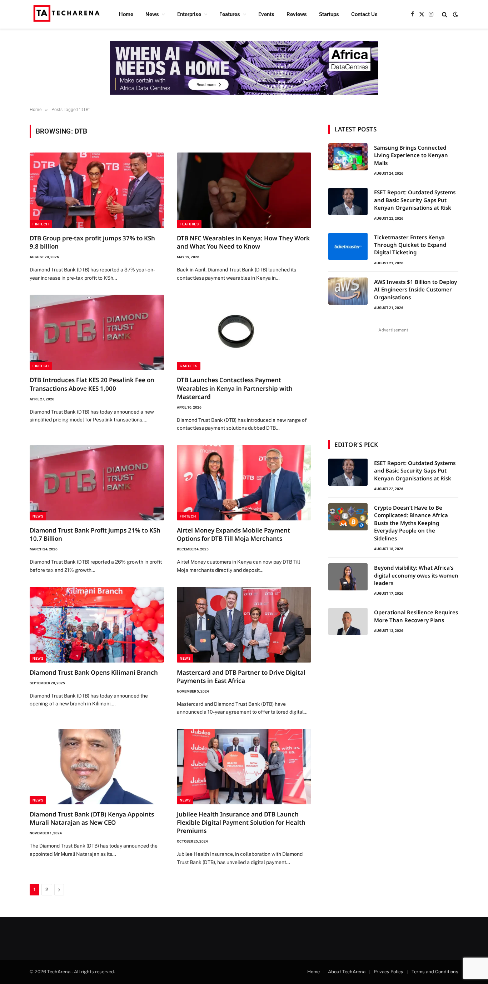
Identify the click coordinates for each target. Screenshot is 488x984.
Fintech (41, 224)
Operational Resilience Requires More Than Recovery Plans (416, 616)
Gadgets (189, 366)
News (152, 14)
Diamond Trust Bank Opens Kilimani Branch (94, 672)
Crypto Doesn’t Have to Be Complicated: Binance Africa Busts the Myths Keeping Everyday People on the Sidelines (411, 523)
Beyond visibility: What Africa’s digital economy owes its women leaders (416, 575)
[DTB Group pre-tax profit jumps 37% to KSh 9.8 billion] (97, 190)
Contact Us (364, 14)
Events (266, 14)
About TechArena (346, 971)
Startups (329, 14)
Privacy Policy (388, 971)
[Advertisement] (393, 379)
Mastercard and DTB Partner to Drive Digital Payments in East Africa (241, 676)
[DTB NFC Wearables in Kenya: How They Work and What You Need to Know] (244, 190)
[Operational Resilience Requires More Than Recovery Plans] (348, 621)
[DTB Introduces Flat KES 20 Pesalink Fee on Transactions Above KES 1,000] (97, 332)
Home (126, 14)
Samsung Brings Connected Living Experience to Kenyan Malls (411, 155)
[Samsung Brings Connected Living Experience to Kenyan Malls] (348, 156)
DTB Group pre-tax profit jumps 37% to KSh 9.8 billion (92, 242)
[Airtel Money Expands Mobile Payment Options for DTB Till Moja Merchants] (244, 483)
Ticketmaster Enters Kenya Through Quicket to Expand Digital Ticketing (410, 245)
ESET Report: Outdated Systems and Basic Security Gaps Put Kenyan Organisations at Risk (414, 200)
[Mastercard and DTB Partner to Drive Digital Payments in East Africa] (244, 625)
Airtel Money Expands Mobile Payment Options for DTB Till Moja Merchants (233, 534)
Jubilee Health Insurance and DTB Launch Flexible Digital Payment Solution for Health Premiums (241, 822)
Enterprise (189, 14)
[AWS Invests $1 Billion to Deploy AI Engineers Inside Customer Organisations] (348, 291)
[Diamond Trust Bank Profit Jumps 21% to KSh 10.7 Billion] (97, 483)
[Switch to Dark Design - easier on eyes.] (454, 14)
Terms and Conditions (435, 971)
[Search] (444, 14)
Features (229, 14)
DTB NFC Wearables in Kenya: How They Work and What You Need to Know (243, 242)
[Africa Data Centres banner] (244, 68)
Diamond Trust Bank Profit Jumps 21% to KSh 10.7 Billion (95, 534)
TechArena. (59, 971)
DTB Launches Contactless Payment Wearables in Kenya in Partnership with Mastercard (235, 388)
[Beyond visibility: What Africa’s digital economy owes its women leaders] (348, 576)
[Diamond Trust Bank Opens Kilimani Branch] (97, 625)
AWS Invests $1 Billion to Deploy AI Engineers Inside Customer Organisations (415, 289)
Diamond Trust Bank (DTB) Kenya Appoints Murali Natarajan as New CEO (92, 818)
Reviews (297, 14)
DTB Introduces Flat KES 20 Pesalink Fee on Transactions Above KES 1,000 (92, 384)
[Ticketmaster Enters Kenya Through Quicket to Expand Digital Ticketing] (348, 246)
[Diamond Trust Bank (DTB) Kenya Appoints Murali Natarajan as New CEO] (97, 767)
